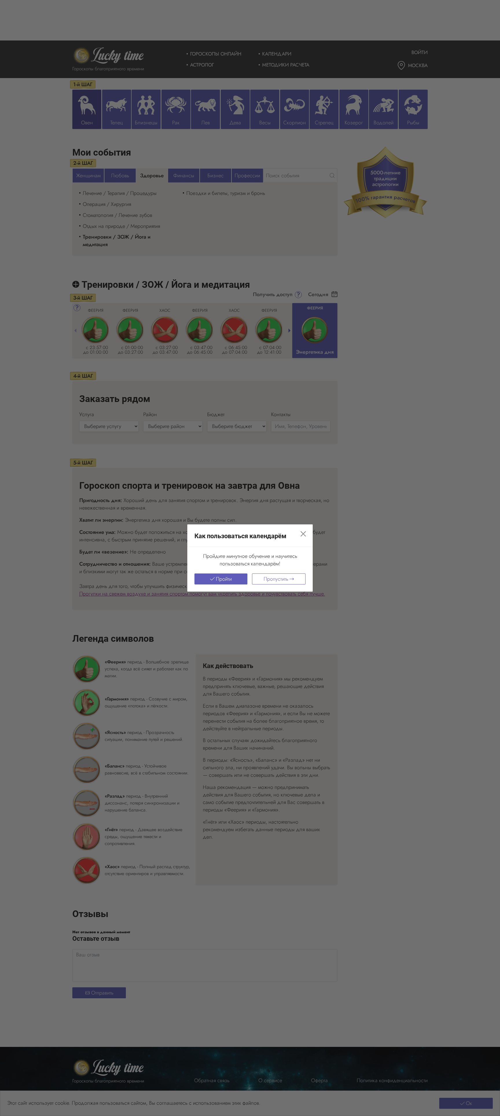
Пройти (224, 579)
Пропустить (276, 579)
